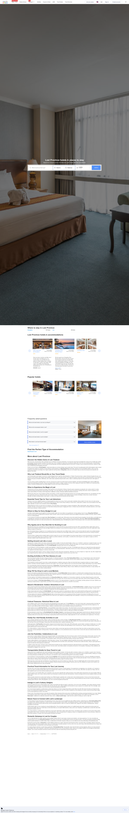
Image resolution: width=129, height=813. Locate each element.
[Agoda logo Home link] (5, 2)
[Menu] (125, 2)
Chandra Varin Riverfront (80, 393)
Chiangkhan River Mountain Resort (59, 351)
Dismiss (125, 809)
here (74, 811)
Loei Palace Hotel (81, 350)
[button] (97, 2)
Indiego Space (58, 392)
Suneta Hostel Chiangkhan (36, 393)
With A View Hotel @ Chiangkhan (37, 351)
